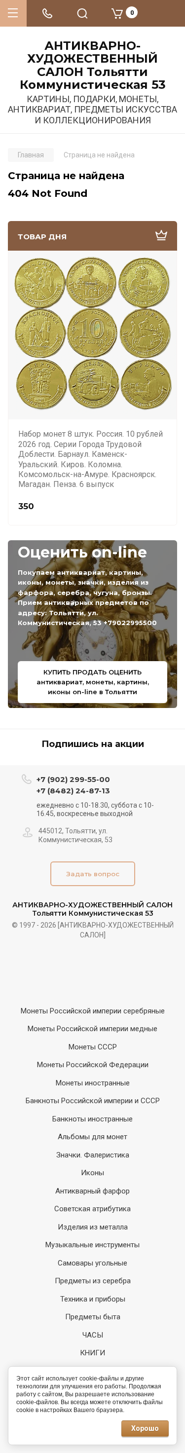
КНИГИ (92, 1352)
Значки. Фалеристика (92, 1155)
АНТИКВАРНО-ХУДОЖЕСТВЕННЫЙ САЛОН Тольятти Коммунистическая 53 (93, 65)
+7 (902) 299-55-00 (73, 779)
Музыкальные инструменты (92, 1244)
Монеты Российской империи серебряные (93, 1010)
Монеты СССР (93, 1047)
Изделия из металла (93, 1227)
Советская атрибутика (92, 1208)
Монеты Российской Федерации (92, 1064)
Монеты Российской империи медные (92, 1028)
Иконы (92, 1172)
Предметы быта (92, 1316)
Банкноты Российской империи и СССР (93, 1100)
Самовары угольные (92, 1263)
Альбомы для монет (92, 1136)
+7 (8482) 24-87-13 (73, 790)
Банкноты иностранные (92, 1119)
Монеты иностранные (93, 1083)
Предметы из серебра (93, 1280)
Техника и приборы (92, 1299)
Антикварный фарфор (92, 1191)
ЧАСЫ (92, 1335)
